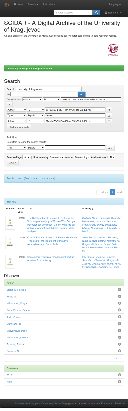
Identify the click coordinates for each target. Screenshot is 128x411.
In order (69, 157)
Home (19, 4)
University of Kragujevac (100, 403)
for (8, 94)
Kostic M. (11, 296)
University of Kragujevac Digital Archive (29, 68)
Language (114, 4)
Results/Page (14, 157)
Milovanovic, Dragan (104, 260)
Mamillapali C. (98, 228)
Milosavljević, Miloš (17, 330)
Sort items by (40, 157)
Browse (32, 4)
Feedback (120, 403)
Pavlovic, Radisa (90, 218)
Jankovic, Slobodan (111, 218)
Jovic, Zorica (89, 237)
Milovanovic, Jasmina (93, 221)
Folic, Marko (96, 224)
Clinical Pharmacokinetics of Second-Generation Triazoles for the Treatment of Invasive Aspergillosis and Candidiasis (52, 241)
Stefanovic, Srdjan (100, 244)
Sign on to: (113, 12)
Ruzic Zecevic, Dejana (94, 240)
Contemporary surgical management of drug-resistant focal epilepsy (51, 258)
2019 (9, 375)
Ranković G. (92, 267)
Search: (11, 89)
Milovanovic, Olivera (17, 337)
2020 (9, 382)
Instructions (49, 4)
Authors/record (99, 157)
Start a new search (19, 127)
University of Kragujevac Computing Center (38, 403)
